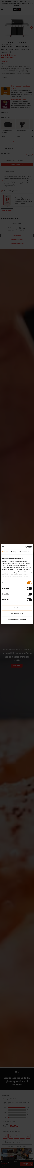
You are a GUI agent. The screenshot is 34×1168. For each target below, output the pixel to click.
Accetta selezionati (17, 613)
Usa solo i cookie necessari (17, 619)
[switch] (29, 588)
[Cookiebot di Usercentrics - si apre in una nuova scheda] (24, 547)
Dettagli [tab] (13, 552)
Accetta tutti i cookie (17, 608)
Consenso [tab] (5, 552)
